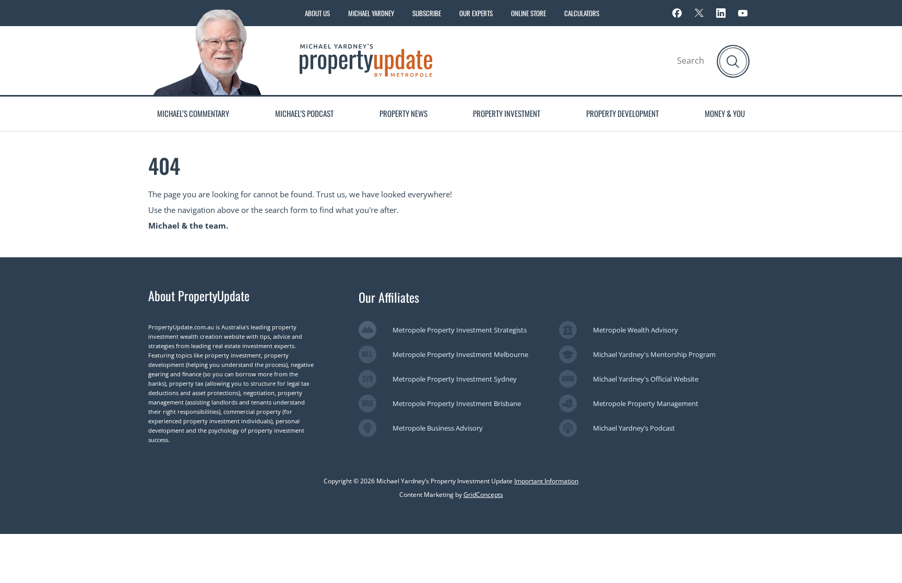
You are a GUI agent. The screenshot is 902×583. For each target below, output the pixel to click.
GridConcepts (483, 494)
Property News (403, 113)
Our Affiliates (389, 297)
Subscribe (426, 13)
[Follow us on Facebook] (677, 13)
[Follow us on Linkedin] (721, 13)
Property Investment (506, 113)
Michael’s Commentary (193, 113)
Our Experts (476, 13)
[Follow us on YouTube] (743, 13)
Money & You (725, 113)
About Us (317, 13)
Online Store (528, 13)
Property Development (622, 113)
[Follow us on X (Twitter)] (699, 13)
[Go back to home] (366, 59)
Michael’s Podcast (304, 113)
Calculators (581, 13)
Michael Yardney (371, 13)
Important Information (546, 481)
